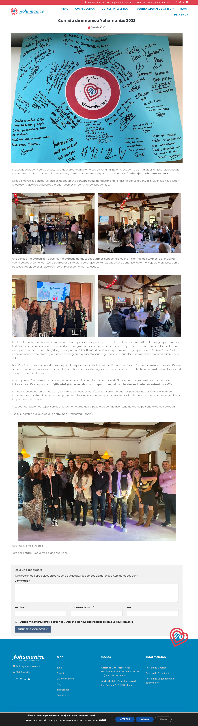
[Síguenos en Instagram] (179, 2)
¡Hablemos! (63, 689)
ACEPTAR (125, 719)
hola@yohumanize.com (29, 666)
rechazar (144, 719)
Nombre (20, 607)
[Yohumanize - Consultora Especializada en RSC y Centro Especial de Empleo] (27, 12)
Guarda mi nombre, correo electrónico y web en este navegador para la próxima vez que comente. (76, 621)
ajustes (102, 719)
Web (129, 607)
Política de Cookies (156, 667)
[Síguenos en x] (25, 679)
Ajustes (163, 719)
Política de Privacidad (157, 673)
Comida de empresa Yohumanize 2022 (97, 20)
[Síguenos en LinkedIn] (186, 2)
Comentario (22, 580)
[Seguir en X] (183, 2)
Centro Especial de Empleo (154, 8)
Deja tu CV (181, 14)
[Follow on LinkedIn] (29, 679)
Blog (183, 8)
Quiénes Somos (85, 8)
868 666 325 (23, 671)
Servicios (61, 673)
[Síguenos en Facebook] (175, 2)
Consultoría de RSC (115, 8)
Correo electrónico (82, 607)
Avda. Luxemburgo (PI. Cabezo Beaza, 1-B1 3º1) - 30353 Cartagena (120, 671)
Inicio (64, 8)
